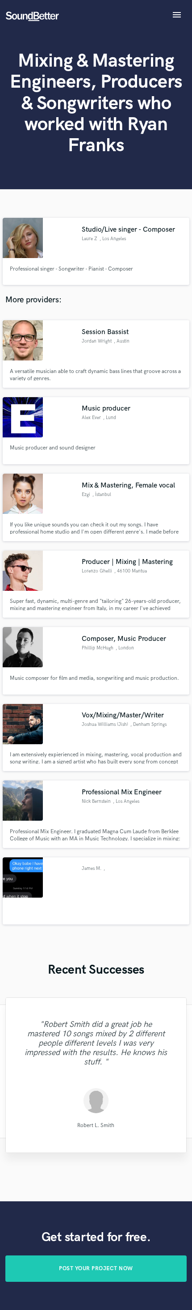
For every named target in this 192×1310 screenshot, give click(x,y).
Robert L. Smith (95, 1125)
